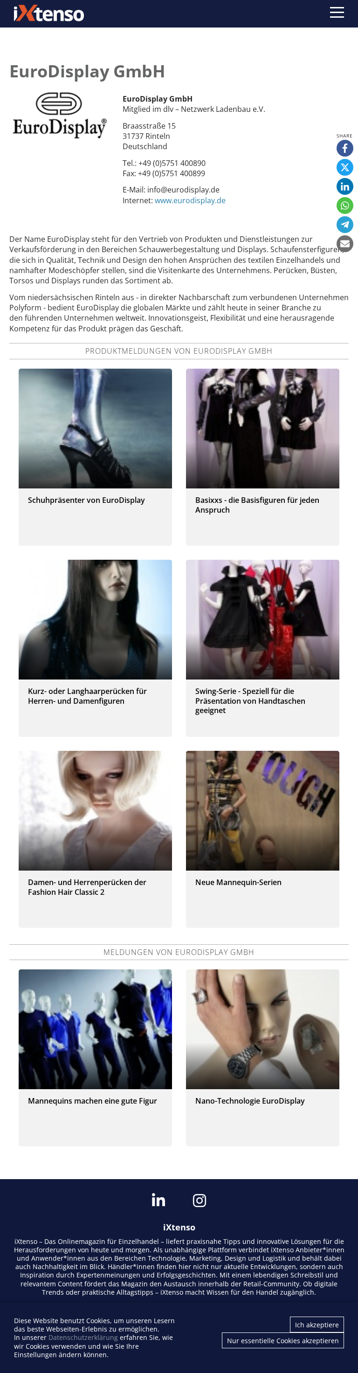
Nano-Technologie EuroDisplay (250, 1101)
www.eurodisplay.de (190, 200)
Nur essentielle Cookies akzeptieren (283, 1340)
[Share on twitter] (345, 167)
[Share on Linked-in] (345, 186)
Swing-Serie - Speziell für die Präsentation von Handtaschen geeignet (250, 701)
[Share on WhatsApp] (345, 205)
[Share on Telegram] (345, 224)
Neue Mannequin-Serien (238, 882)
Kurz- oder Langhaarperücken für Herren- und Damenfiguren (87, 696)
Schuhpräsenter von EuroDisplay (86, 500)
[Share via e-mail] (345, 243)
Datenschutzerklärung (83, 1337)
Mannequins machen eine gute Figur (92, 1101)
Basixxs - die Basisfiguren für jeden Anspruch (257, 505)
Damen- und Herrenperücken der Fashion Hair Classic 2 (87, 887)
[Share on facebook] (345, 148)
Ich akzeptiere (317, 1324)
